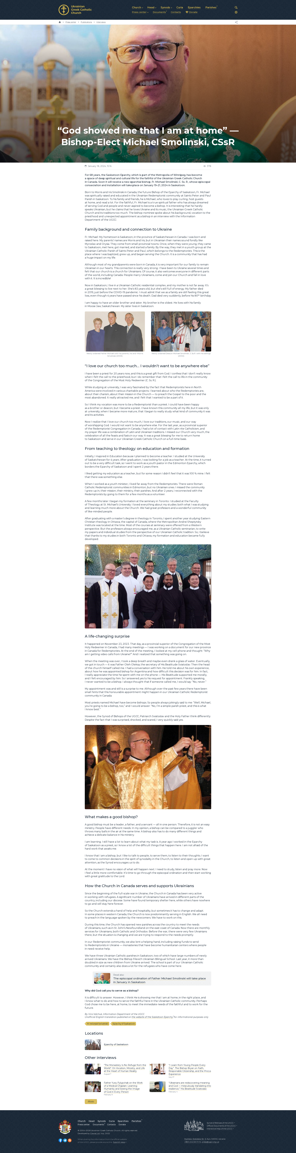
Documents (98, 1124)
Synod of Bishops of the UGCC (220, 1123)
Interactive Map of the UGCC (219, 1128)
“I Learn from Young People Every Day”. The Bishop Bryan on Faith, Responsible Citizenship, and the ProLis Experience (190, 1070)
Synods (102, 1121)
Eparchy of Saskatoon (124, 1023)
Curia (112, 1121)
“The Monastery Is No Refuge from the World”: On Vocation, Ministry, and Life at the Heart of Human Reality (125, 1068)
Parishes (136, 1121)
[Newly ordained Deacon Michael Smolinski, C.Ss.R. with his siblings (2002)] (181, 313)
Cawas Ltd (95, 1133)
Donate (122, 1124)
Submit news (119, 1142)
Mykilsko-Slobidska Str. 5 (195, 1139)
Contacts (111, 1124)
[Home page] (60, 22)
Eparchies (123, 1121)
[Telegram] (65, 1140)
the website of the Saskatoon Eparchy (152, 1017)
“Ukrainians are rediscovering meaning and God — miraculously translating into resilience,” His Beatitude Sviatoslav (190, 1085)
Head (92, 1121)
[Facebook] (60, 1140)
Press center (84, 1124)
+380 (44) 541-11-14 (192, 1142)
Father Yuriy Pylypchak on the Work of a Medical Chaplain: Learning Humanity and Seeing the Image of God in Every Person (123, 1087)
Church (82, 1121)
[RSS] (70, 1140)
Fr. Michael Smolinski (97, 1023)
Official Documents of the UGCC (221, 1126)
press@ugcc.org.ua (210, 1142)
